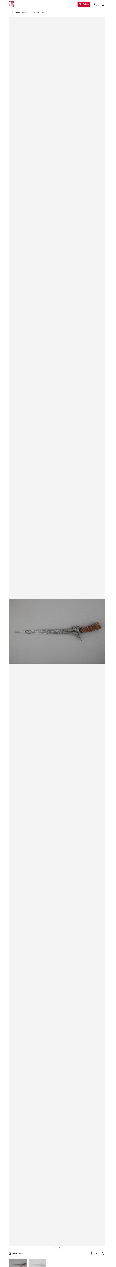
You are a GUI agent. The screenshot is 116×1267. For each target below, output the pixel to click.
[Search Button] (95, 4)
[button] (57, 631)
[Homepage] (11, 4)
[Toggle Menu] (103, 4)
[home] (10, 12)
